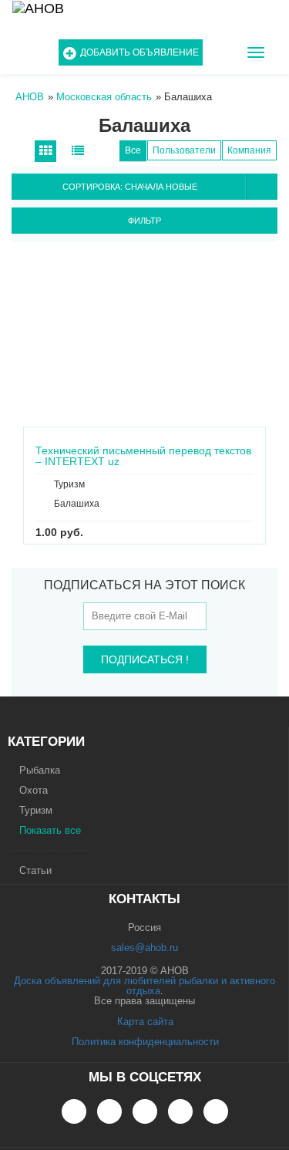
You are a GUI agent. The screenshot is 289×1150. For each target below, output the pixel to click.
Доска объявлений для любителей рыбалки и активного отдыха (144, 986)
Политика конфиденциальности (145, 1041)
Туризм (35, 810)
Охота (33, 790)
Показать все (50, 830)
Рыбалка (39, 770)
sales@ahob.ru (144, 947)
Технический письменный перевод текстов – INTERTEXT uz (143, 450)
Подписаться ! (145, 659)
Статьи (35, 870)
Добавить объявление (139, 52)
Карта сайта (145, 1021)
